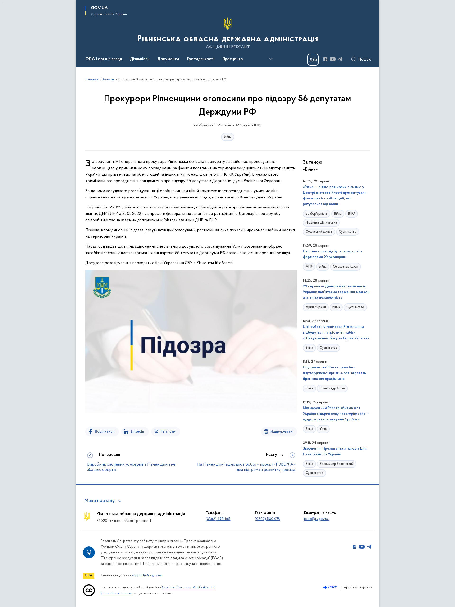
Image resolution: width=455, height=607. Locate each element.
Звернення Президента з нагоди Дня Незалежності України (335, 451)
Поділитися (104, 431)
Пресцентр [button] (232, 59)
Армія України (316, 307)
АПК (309, 266)
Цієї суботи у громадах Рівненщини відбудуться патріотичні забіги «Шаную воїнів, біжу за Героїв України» (336, 332)
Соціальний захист (319, 232)
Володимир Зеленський (337, 464)
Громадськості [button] (200, 59)
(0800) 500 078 (267, 519)
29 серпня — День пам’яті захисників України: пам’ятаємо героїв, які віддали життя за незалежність (336, 292)
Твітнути (168, 431)
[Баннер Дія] (313, 60)
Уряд (323, 429)
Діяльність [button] (139, 59)
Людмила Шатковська (321, 223)
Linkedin (137, 431)
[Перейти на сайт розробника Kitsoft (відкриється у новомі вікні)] (330, 587)
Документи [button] (168, 59)
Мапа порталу (99, 500)
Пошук (364, 59)
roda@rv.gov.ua (316, 519)
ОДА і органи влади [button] (103, 59)
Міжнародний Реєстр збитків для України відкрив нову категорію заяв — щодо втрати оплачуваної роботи (336, 413)
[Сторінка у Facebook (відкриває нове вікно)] (325, 59)
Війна (227, 137)
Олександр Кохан (345, 266)
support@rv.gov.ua (147, 575)
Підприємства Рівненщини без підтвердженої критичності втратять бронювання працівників (334, 373)
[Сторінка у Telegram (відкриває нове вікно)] (340, 59)
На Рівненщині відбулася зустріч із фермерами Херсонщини (332, 254)
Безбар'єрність (317, 214)
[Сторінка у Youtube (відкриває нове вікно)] (333, 59)
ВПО (351, 214)
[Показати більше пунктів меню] (270, 58)
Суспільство (347, 232)
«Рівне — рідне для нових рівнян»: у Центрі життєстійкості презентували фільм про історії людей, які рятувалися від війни (335, 195)
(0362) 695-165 (218, 519)
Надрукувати (281, 431)
